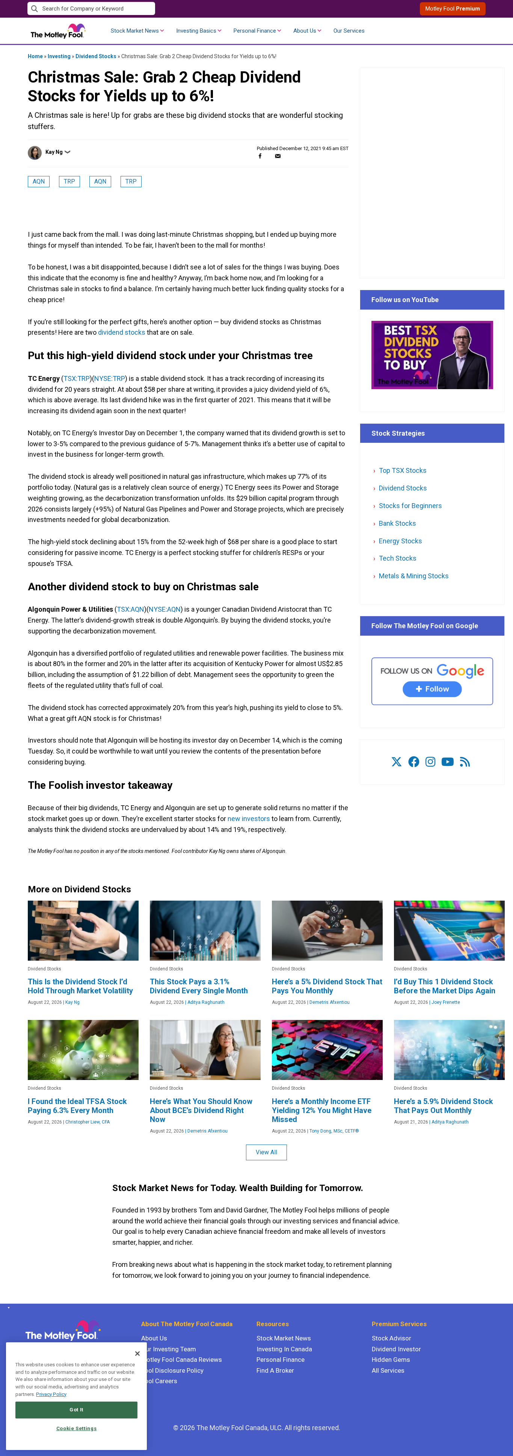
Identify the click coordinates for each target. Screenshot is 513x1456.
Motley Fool (452, 8)
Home (35, 56)
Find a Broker (275, 1370)
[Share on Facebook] (260, 156)
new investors (249, 819)
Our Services (349, 30)
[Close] (137, 1353)
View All (266, 1152)
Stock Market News (135, 30)
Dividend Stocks (95, 56)
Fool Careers (159, 1381)
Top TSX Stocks (403, 470)
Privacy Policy (51, 1394)
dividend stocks (121, 332)
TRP (69, 181)
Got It (76, 1409)
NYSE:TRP (109, 378)
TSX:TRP (76, 378)
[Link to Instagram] (430, 762)
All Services (388, 1370)
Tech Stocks (397, 558)
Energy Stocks (400, 541)
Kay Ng (54, 152)
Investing (59, 56)
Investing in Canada (284, 1349)
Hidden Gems (391, 1359)
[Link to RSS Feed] (465, 762)
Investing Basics (196, 30)
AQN (39, 181)
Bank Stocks (397, 523)
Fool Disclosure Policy (172, 1370)
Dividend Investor (396, 1349)
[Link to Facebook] (414, 762)
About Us (304, 30)
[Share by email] (278, 156)
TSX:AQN (130, 609)
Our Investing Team (168, 1349)
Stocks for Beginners (410, 506)
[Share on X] (269, 156)
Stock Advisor (391, 1338)
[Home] (7, 1307)
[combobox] (141, 9)
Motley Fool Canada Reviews (181, 1359)
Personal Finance (255, 30)
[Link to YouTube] (447, 762)
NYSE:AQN (165, 609)
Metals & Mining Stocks (414, 576)
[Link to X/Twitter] (396, 762)
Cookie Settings (76, 1428)
